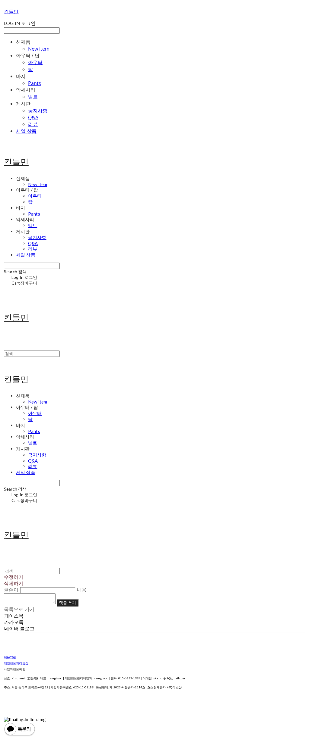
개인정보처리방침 (16, 663)
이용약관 (10, 657)
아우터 (35, 62)
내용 (82, 589)
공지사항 (37, 110)
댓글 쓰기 (67, 602)
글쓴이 (11, 589)
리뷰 (33, 124)
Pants (34, 83)
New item (38, 48)
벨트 (33, 96)
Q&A (33, 117)
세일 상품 (26, 131)
